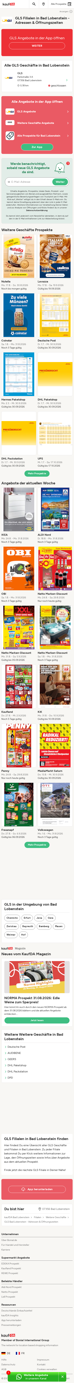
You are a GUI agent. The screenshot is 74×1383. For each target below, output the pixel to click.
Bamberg (44, 926)
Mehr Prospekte (37, 473)
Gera (50, 917)
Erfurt (27, 917)
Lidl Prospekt (8, 1296)
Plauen (59, 926)
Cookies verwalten (47, 1369)
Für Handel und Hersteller (15, 1244)
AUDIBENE (14, 1053)
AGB (3, 1369)
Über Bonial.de (9, 1240)
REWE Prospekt (9, 1273)
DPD (10, 1077)
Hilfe (4, 1359)
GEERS (12, 1059)
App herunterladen (11, 1320)
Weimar (11, 934)
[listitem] (18, 262)
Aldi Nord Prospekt (11, 1287)
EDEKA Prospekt (10, 1263)
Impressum (43, 1359)
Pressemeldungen (11, 1325)
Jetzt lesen (37, 1020)
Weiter (60, 181)
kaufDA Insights (9, 1315)
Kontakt (41, 1364)
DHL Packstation (18, 1071)
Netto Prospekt (9, 1292)
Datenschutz (8, 1364)
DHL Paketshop (17, 1065)
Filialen (37, 1217)
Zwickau (12, 926)
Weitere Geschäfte (56, 1217)
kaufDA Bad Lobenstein (16, 1217)
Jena (39, 917)
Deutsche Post (16, 1046)
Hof (23, 934)
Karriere (5, 1249)
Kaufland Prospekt (11, 1268)
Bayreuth (27, 926)
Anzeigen (64, 11)
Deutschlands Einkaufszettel (16, 1310)
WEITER (37, 45)
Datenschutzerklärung (36, 210)
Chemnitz (12, 917)
